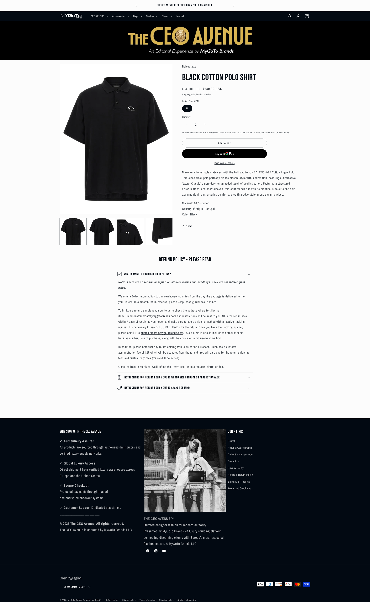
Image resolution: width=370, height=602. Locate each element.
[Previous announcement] (136, 5)
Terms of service (147, 600)
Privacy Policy (236, 468)
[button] (99, 16)
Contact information (186, 600)
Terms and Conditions (239, 488)
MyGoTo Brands (75, 600)
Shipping (186, 94)
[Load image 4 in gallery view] (159, 231)
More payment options (224, 163)
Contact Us (234, 461)
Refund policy (112, 600)
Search (231, 440)
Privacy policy (129, 600)
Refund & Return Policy (240, 474)
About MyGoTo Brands (240, 447)
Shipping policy (166, 600)
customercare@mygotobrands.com (155, 316)
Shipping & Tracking (239, 481)
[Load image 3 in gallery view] (130, 231)
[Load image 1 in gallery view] (73, 231)
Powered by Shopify (92, 600)
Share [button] (189, 226)
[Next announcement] (234, 5)
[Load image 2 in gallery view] (101, 231)
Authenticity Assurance (240, 454)
